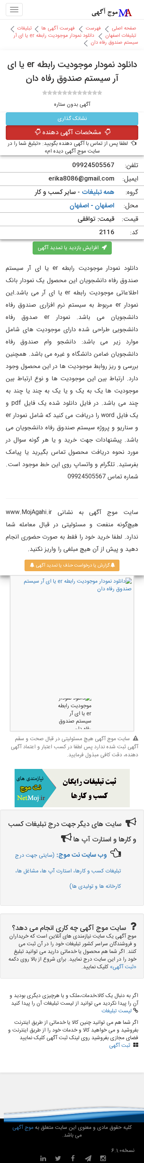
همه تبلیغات (98, 192)
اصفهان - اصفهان (92, 205)
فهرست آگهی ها (57, 28)
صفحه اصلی (124, 28)
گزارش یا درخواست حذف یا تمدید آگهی (72, 565)
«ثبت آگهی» (123, 967)
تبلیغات (24, 28)
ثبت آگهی (119, 1045)
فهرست (93, 28)
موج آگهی (22, 1127)
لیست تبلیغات (116, 1011)
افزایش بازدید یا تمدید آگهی (70, 248)
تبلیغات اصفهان (120, 35)
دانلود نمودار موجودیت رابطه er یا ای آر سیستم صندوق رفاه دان (75, 39)
